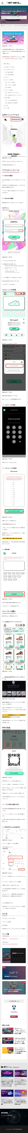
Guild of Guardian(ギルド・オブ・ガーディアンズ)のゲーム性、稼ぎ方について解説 (20, 1041)
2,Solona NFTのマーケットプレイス (13, 95)
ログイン (6, 77)
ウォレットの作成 (8, 79)
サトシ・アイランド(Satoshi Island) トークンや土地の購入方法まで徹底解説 (20, 1050)
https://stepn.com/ (18, 161)
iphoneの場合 (9, 72)
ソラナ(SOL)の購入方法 (11, 100)
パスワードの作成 (10, 82)
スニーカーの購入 (8, 90)
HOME (3, 25)
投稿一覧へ (13, 1016)
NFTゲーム (21, 16)
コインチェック (6, 814)
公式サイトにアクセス (9, 67)
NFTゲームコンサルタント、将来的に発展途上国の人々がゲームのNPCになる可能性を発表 (20, 1102)
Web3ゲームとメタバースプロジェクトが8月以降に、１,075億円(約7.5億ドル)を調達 (7, 1102)
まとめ (6, 105)
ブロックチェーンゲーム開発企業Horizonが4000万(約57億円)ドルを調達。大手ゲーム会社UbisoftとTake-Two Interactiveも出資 (7, 1083)
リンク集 (6, 107)
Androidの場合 (9, 74)
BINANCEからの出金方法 (11, 102)
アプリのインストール (9, 69)
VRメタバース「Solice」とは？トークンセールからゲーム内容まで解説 (20, 1031)
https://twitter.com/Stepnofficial (10, 944)
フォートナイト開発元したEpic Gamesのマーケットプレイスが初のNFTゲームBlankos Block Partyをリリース (21, 1083)
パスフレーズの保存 (10, 84)
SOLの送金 (7, 97)
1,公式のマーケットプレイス (12, 92)
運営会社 (3, 1117)
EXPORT (8, 87)
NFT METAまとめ (18, 1129)
